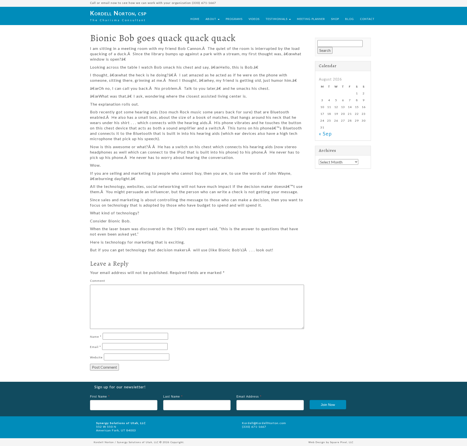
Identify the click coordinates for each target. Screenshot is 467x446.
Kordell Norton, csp (118, 13)
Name (95, 336)
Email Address (248, 396)
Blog (349, 18)
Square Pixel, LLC (341, 442)
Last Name (173, 396)
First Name (100, 396)
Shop (335, 18)
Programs (234, 18)
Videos (254, 18)
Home (194, 18)
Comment (97, 280)
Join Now (328, 405)
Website (96, 357)
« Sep (325, 133)
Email (95, 347)
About (211, 18)
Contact (367, 18)
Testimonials (277, 18)
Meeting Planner (311, 18)
